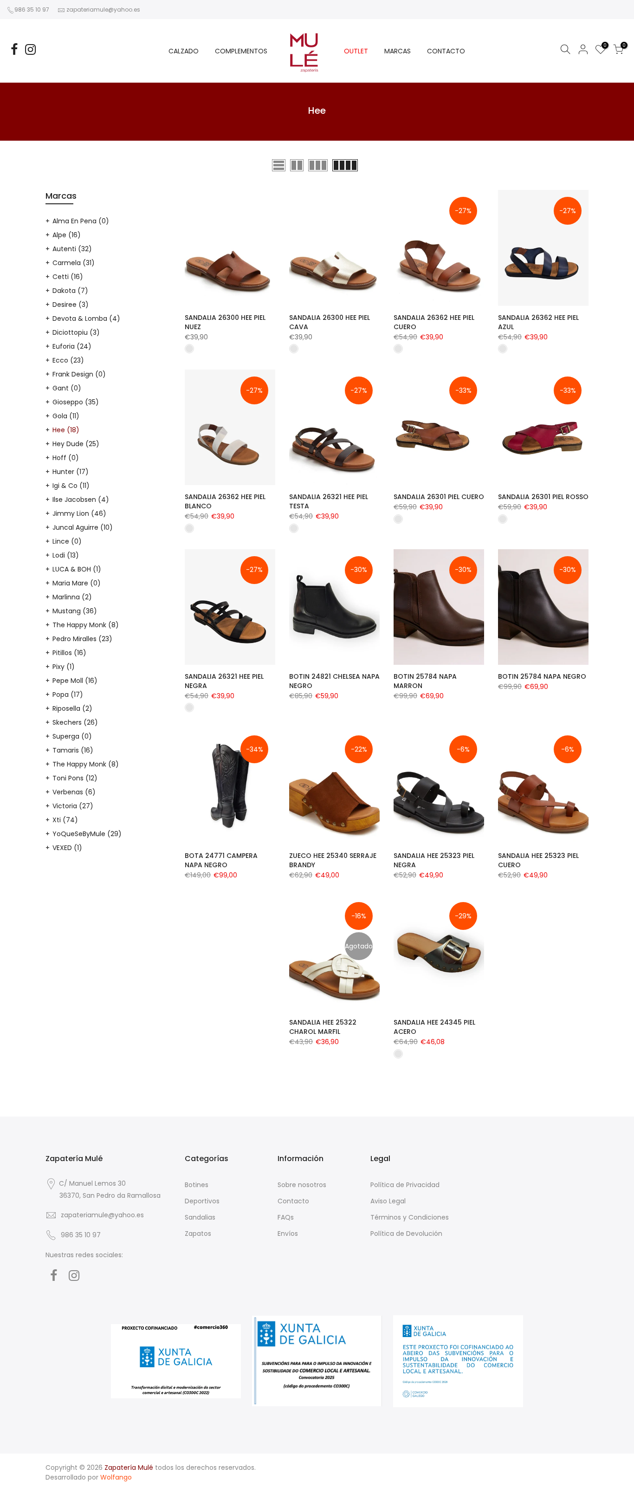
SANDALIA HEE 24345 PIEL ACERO (434, 1027)
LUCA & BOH (76, 569)
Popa (67, 694)
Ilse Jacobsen (80, 499)
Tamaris (72, 750)
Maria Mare (76, 583)
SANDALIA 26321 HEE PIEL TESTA (328, 501)
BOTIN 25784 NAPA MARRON (425, 681)
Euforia (71, 346)
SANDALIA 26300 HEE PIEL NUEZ (225, 322)
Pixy (63, 666)
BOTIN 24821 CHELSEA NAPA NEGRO (334, 681)
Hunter (70, 471)
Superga (72, 736)
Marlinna (72, 597)
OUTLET (356, 51)
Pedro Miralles (82, 638)
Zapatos (198, 1233)
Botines (196, 1184)
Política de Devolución (406, 1233)
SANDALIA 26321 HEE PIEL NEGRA (224, 681)
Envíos (288, 1233)
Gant (66, 388)
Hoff (65, 457)
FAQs (286, 1217)
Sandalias (200, 1217)
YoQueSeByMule (87, 833)
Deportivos (202, 1201)
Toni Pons (74, 778)
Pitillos (69, 652)
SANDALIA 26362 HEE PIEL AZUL (538, 322)
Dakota (70, 290)
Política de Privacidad (405, 1184)
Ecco (68, 360)
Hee (65, 430)
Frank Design (79, 374)
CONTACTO (446, 51)
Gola (65, 416)
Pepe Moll (74, 680)
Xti (65, 820)
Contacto (293, 1201)
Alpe (66, 235)
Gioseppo (75, 402)
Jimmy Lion (79, 513)
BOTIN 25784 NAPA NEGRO (542, 676)
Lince (67, 541)
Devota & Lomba (86, 318)
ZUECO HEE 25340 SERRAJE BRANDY (332, 860)
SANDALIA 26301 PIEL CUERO (439, 496)
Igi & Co (71, 485)
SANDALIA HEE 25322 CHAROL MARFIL (322, 1027)
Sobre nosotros (302, 1184)
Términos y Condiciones (409, 1217)
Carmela (73, 262)
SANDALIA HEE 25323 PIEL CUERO (538, 860)
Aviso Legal (388, 1201)
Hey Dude (75, 443)
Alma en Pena (80, 221)
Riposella (72, 708)
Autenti (72, 248)
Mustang (74, 611)
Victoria (72, 806)
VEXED (67, 847)
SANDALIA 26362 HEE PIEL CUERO (434, 322)
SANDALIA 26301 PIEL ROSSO (543, 496)
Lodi (65, 555)
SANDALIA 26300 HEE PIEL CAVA (329, 322)
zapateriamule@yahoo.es (103, 9)
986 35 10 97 (31, 9)
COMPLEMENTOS (241, 51)
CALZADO (183, 51)
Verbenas (74, 792)
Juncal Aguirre (82, 527)
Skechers (75, 722)
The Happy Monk (85, 625)
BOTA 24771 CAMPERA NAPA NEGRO (221, 860)
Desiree (70, 304)
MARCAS (397, 51)
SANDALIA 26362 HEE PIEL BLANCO (225, 501)
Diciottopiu (76, 332)
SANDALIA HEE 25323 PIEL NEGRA (434, 860)
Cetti (67, 276)
